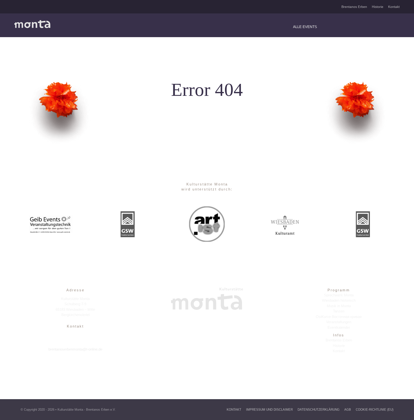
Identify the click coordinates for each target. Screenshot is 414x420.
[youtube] (85, 364)
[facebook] (65, 364)
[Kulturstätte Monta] (32, 22)
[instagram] (75, 364)
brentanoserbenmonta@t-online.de (75, 349)
